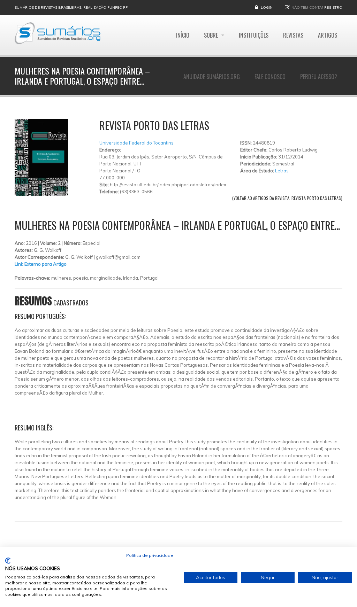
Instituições (253, 35)
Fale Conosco (270, 76)
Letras (282, 170)
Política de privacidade (149, 555)
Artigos (327, 35)
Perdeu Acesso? (318, 76)
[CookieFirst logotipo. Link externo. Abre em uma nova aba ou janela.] (7, 561)
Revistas (293, 35)
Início (182, 35)
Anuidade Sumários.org (211, 76)
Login (267, 7)
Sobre (211, 35)
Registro (333, 7)
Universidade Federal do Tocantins (136, 143)
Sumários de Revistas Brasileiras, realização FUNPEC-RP (71, 7)
